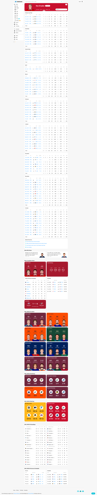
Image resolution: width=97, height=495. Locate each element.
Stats (41, 9)
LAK (36, 87)
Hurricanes (42, 305)
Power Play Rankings (29, 388)
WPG (33, 483)
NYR (37, 103)
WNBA (17, 7)
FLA (40, 474)
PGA (17, 18)
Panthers (28, 295)
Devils (50, 462)
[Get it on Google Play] (80, 491)
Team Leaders (28, 262)
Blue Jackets (51, 457)
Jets (27, 442)
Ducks (28, 453)
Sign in (80, 1)
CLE (36, 118)
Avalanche (29, 428)
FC (16, 9)
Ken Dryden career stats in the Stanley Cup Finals (36, 245)
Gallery (17, 32)
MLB (17, 6)
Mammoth (28, 435)
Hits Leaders (49, 328)
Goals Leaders (28, 313)
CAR (55, 286)
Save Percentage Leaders (52, 357)
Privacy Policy (30, 493)
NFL (17, 17)
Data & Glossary (19, 30)
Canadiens (48, 5)
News (17, 24)
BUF (36, 91)
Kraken (28, 459)
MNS (37, 84)
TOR (37, 78)
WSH (37, 68)
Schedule (49, 278)
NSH (55, 289)
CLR (36, 139)
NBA (17, 13)
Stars (28, 431)
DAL (40, 483)
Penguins (50, 450)
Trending (21, 490)
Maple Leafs (29, 298)
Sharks (28, 457)
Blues (28, 437)
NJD (40, 479)
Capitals (50, 455)
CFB (17, 11)
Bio (49, 9)
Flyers (50, 453)
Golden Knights (29, 448)
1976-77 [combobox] (57, 9)
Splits (47, 9)
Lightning (28, 286)
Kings (28, 455)
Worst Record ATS (50, 403)
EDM (61, 481)
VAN (37, 114)
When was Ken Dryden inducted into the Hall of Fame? (37, 243)
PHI (36, 107)
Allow (93, 493)
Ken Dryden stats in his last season (33, 241)
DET (36, 80)
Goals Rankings (28, 375)
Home (14, 490)
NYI (36, 32)
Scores (17, 22)
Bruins (28, 289)
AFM (37, 105)
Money (17, 20)
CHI (37, 166)
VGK (61, 483)
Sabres (28, 282)
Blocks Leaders (28, 343)
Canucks (28, 464)
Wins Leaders (49, 343)
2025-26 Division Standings (30, 278)
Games (44, 9)
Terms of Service (17, 493)
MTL (55, 282)
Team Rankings (50, 262)
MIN (40, 481)
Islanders (50, 459)
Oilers (28, 450)
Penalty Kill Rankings (51, 388)
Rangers (50, 464)
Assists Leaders (50, 313)
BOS (37, 16)
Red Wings (29, 293)
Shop (17, 39)
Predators (28, 440)
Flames (28, 462)
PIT (36, 109)
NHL (17, 15)
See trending (29, 247)
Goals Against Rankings (51, 375)
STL (37, 53)
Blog (16, 37)
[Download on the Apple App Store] (78, 491)
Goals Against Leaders (29, 357)
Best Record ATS (28, 403)
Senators (28, 291)
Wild (27, 433)
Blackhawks (29, 444)
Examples (17, 29)
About (17, 35)
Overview (37, 9)
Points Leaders (28, 328)
